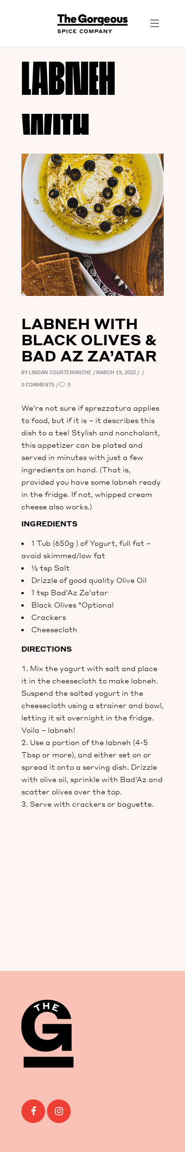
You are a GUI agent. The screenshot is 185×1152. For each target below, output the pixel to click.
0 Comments (38, 384)
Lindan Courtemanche (60, 372)
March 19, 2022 (116, 372)
